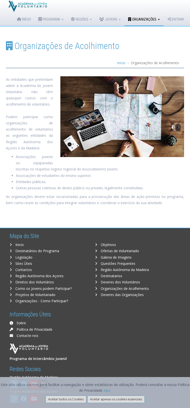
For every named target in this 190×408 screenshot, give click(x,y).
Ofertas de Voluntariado (119, 250)
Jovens (111, 19)
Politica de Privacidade (34, 329)
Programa (51, 19)
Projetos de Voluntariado (34, 294)
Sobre (21, 323)
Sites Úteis (23, 263)
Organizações (144, 19)
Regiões (82, 19)
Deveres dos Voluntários (120, 282)
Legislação (23, 257)
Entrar (177, 19)
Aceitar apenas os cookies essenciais (116, 399)
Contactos (23, 269)
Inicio (121, 62)
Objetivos (108, 244)
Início (26, 19)
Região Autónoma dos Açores (39, 275)
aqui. (107, 390)
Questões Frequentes (117, 263)
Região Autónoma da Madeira (124, 269)
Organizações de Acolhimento (124, 288)
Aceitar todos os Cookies (66, 399)
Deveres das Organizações (122, 294)
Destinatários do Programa (36, 250)
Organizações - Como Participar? (41, 301)
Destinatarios (111, 275)
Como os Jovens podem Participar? (43, 288)
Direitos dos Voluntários (34, 282)
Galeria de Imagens (116, 257)
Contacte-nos (27, 335)
